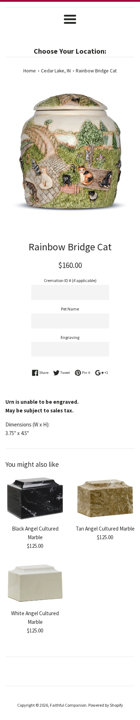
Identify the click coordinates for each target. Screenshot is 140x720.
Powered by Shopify (105, 705)
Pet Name (70, 309)
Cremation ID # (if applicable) (70, 280)
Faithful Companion (68, 705)
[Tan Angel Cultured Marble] (105, 498)
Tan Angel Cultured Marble (105, 528)
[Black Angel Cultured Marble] (35, 498)
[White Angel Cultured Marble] (35, 583)
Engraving (70, 337)
